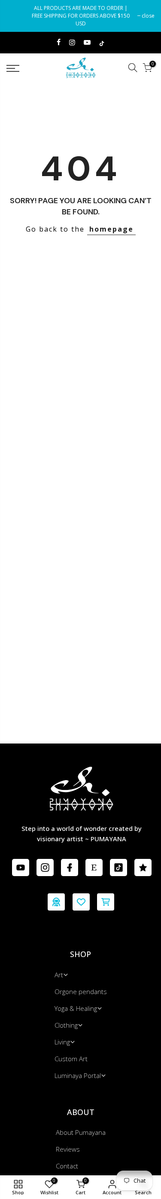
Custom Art (71, 1058)
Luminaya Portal (78, 1075)
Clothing (66, 1025)
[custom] (20, 867)
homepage (111, 229)
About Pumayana (81, 1132)
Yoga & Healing (76, 1008)
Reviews (68, 1149)
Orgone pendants (81, 991)
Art (59, 974)
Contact (67, 1166)
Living (62, 1042)
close (17, 15)
